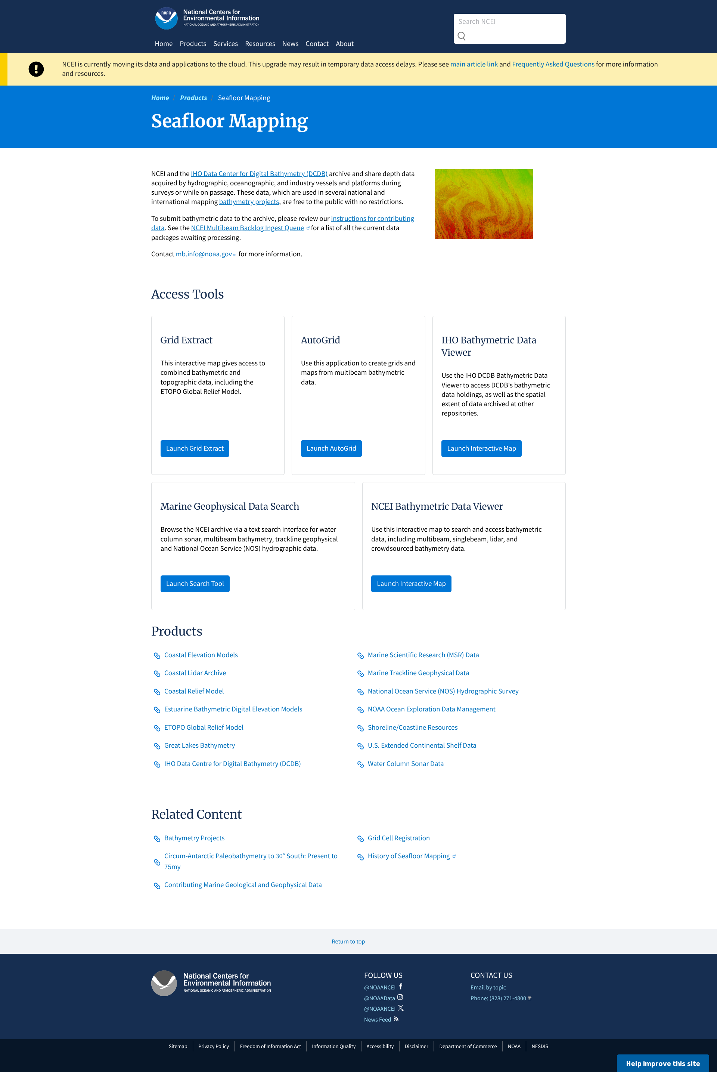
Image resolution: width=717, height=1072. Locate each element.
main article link (474, 64)
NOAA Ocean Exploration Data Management (432, 709)
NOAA (514, 1046)
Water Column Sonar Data (406, 763)
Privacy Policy (213, 1046)
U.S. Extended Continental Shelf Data (422, 745)
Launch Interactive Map (481, 448)
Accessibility (380, 1046)
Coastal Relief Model (194, 691)
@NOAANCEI (380, 987)
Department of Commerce (468, 1046)
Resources (260, 43)
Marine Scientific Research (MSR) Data (423, 655)
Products (193, 43)
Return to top (348, 941)
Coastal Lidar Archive (195, 672)
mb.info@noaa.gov (204, 254)
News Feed (377, 1019)
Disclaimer (416, 1046)
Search (461, 36)
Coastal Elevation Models (201, 655)
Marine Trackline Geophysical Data (418, 672)
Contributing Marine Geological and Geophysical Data (243, 884)
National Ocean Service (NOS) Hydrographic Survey (443, 691)
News (290, 43)
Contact (317, 43)
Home (164, 43)
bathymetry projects (249, 201)
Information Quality (334, 1046)
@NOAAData (379, 998)
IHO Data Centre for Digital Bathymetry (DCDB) (232, 763)
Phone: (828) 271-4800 (498, 998)
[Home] (211, 983)
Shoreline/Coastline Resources (413, 727)
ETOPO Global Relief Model (203, 727)
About (345, 43)
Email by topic (488, 987)
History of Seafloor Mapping (409, 856)
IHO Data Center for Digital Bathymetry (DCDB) (259, 173)
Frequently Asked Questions (553, 64)
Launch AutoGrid (331, 448)
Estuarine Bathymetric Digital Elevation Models (233, 709)
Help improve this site (663, 1063)
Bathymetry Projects (194, 838)
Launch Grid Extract (195, 448)
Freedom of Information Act (270, 1046)
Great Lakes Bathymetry (199, 745)
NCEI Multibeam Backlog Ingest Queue (247, 227)
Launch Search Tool (195, 583)
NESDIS (540, 1046)
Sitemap (178, 1046)
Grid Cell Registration (399, 838)
